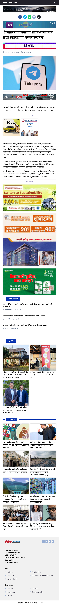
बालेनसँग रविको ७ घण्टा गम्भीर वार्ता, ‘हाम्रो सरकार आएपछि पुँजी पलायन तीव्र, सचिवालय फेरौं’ (42, 445)
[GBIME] (29, 128)
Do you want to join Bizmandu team (42, 575)
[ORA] (29, 97)
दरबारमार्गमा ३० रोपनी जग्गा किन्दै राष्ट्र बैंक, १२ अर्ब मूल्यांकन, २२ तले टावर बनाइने (15, 472)
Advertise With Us (12, 579)
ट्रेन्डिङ (11, 340)
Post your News (36, 572)
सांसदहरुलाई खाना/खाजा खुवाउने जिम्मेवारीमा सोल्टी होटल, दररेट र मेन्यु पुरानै (15, 526)
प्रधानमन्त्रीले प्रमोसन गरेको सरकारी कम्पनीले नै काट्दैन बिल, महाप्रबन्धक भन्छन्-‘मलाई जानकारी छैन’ (27, 305)
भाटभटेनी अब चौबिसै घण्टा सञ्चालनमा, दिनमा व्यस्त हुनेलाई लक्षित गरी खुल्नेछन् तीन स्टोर (43, 499)
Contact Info (10, 575)
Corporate (10, 588)
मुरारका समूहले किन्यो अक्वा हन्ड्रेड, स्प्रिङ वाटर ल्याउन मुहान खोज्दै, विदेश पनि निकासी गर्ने (42, 526)
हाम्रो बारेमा (10, 572)
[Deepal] (29, 9)
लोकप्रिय (12, 419)
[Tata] (11, 128)
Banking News (11, 592)
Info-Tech (9, 595)
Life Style (34, 588)
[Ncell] (29, 25)
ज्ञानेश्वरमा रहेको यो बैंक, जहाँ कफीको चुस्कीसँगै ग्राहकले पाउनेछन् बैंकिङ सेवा (25, 325)
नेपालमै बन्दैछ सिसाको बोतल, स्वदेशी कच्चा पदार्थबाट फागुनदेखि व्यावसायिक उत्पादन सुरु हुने (42, 472)
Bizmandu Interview (37, 592)
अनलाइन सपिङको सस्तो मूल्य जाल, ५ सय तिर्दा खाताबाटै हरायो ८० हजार (24, 316)
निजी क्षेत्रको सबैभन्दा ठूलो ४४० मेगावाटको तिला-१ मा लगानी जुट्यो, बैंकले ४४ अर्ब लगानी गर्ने (15, 499)
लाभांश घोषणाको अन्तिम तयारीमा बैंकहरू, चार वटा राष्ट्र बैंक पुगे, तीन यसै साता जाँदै (16, 445)
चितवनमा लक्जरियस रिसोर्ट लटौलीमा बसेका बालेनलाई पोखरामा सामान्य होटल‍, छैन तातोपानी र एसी (15, 375)
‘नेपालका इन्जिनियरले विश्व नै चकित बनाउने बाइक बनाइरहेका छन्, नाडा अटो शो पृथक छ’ (15, 410)
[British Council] (29, 46)
